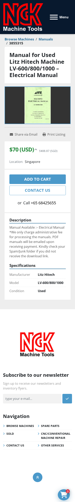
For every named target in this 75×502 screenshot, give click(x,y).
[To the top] (37, 477)
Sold (10, 433)
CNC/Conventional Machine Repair (55, 436)
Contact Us (37, 190)
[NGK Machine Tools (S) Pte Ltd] (37, 344)
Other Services (52, 445)
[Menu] (54, 17)
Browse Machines (20, 426)
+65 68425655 (43, 202)
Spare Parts (50, 426)
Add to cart (37, 179)
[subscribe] (67, 398)
